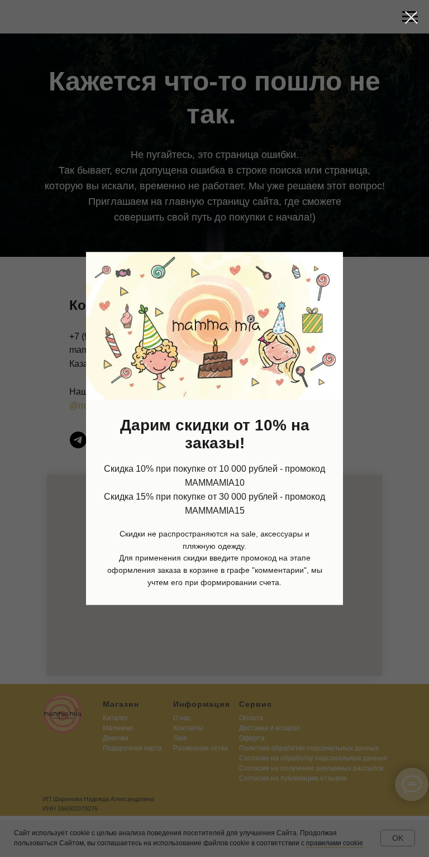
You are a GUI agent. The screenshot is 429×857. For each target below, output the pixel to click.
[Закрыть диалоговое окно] (411, 18)
